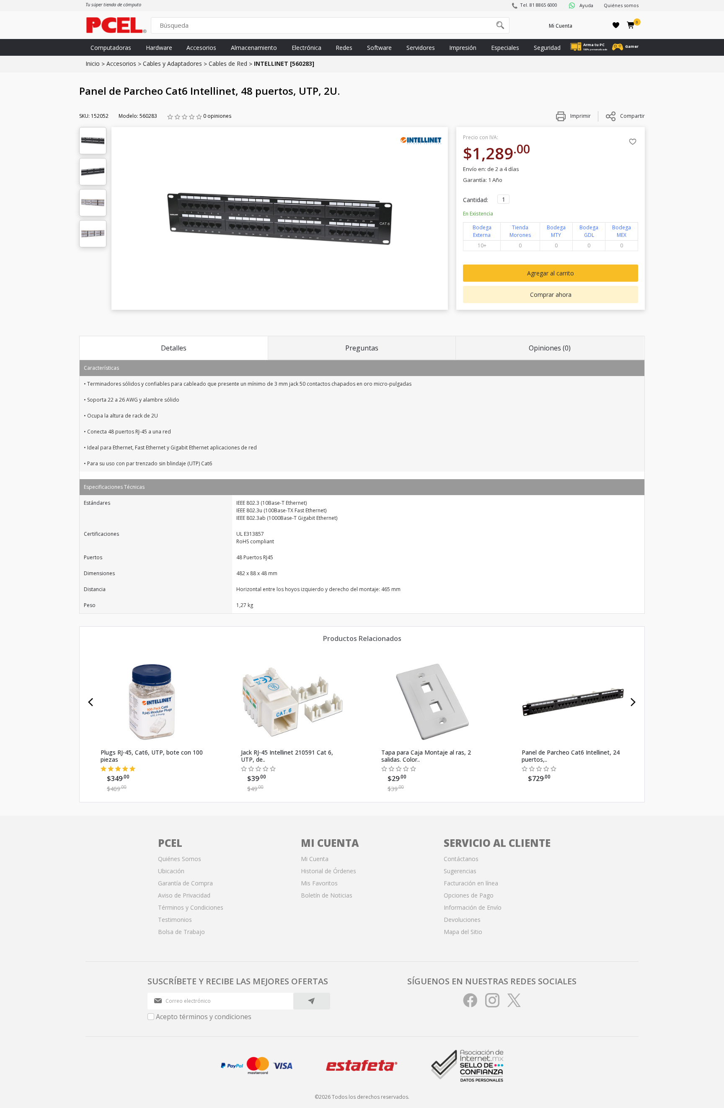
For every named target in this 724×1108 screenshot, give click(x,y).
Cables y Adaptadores (172, 63)
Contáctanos (461, 859)
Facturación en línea (471, 883)
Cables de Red (228, 63)
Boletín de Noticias (326, 895)
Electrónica (306, 48)
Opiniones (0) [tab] (550, 348)
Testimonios (175, 920)
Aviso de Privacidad (184, 895)
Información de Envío (473, 907)
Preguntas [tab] (361, 348)
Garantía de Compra (185, 883)
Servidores (420, 48)
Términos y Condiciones (190, 907)
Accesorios (201, 48)
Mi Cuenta (560, 25)
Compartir (632, 115)
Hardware (159, 48)
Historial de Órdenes (328, 871)
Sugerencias (460, 871)
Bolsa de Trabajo (181, 932)
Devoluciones (462, 920)
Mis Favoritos (319, 883)
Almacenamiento (254, 48)
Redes (344, 48)
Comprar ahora (550, 294)
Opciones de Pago (469, 895)
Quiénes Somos (179, 859)
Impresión (462, 48)
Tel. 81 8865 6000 (538, 5)
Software (379, 48)
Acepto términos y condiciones (203, 1016)
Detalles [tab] (173, 348)
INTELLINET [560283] (284, 63)
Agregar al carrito (550, 273)
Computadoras (110, 48)
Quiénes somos (621, 5)
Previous (90, 702)
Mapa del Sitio (463, 932)
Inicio (92, 63)
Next (633, 702)
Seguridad (547, 48)
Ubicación (171, 871)
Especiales (505, 48)
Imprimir (580, 115)
